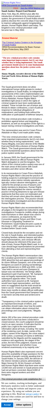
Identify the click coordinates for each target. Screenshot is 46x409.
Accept (7, 405)
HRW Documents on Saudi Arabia (17, 5)
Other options (23, 404)
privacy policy (32, 394)
